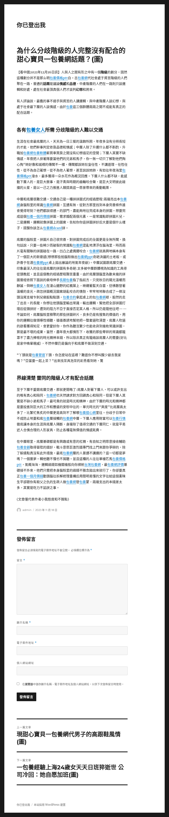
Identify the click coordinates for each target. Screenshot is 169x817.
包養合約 (69, 297)
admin (27, 510)
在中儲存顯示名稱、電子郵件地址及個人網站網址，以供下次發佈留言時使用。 (73, 684)
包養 (69, 107)
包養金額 (23, 447)
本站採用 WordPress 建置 (50, 804)
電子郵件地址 (27, 642)
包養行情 (119, 418)
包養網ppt (85, 257)
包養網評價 (115, 464)
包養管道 (38, 355)
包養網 (83, 78)
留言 (21, 560)
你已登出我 (31, 25)
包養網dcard (52, 228)
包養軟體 (39, 153)
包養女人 (35, 130)
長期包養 (66, 280)
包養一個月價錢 (38, 216)
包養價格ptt (59, 78)
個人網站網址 (25, 662)
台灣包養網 (92, 464)
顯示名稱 (24, 622)
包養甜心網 (87, 413)
